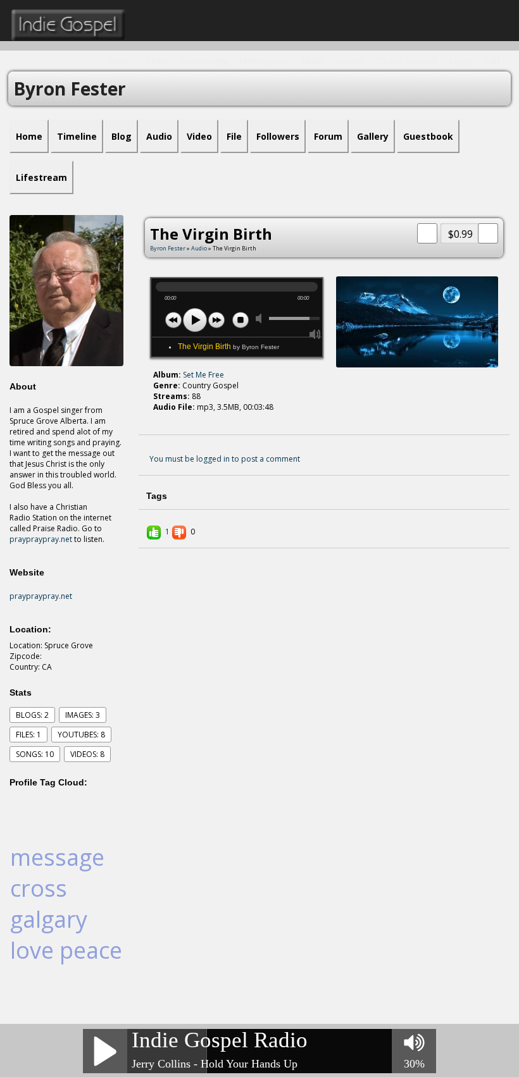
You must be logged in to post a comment (224, 458)
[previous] (173, 320)
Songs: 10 (35, 754)
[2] (163, 419)
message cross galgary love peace (66, 904)
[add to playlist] (427, 232)
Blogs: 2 (32, 715)
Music (313, 60)
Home (121, 60)
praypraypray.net (40, 539)
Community (203, 60)
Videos (349, 60)
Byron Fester (167, 248)
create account (406, 60)
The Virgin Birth (228, 346)
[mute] (261, 318)
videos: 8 (87, 754)
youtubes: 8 (81, 734)
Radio (156, 60)
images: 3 (82, 715)
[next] (216, 320)
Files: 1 (28, 734)
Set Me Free (203, 374)
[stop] (240, 320)
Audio (199, 248)
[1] (158, 419)
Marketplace (264, 60)
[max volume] (315, 334)
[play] (195, 320)
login (460, 60)
